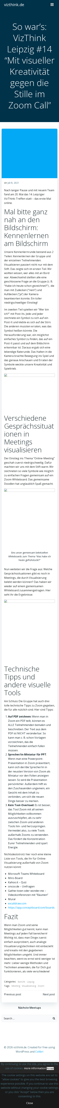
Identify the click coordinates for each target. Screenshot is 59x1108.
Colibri (39, 1051)
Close (29, 1103)
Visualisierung (29, 985)
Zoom (41, 985)
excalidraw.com (17, 903)
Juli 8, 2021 (13, 182)
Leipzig (30, 981)
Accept (50, 1068)
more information (35, 1068)
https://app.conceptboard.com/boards (31, 907)
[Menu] (52, 4)
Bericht (21, 981)
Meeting (15, 985)
